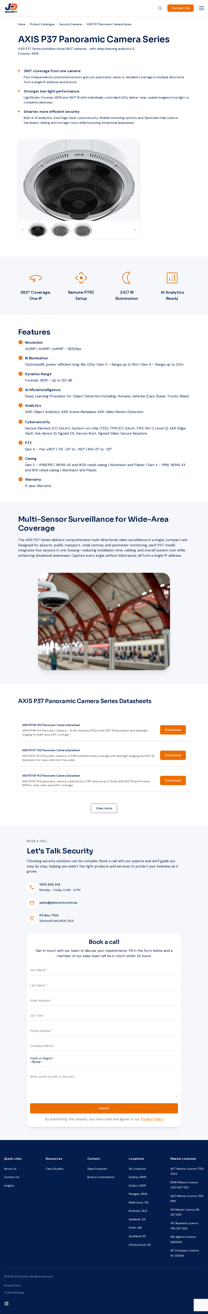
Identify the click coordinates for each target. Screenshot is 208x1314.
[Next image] (135, 230)
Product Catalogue (42, 24)
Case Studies (54, 1169)
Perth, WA (135, 1227)
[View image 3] (83, 230)
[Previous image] (23, 230)
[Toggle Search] (159, 8)
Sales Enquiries (97, 1169)
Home (21, 24)
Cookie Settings (14, 1292)
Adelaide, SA (137, 1219)
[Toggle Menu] (201, 8)
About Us (10, 1169)
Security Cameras (70, 24)
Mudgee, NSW (138, 1194)
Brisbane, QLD (138, 1211)
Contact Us (181, 8)
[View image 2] (60, 230)
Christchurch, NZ (140, 1245)
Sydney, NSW (137, 1177)
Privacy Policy (152, 1119)
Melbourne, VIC (139, 1202)
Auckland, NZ (137, 1236)
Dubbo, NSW (137, 1185)
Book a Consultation (101, 1177)
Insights (9, 1185)
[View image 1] (38, 230)
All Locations (137, 1169)
